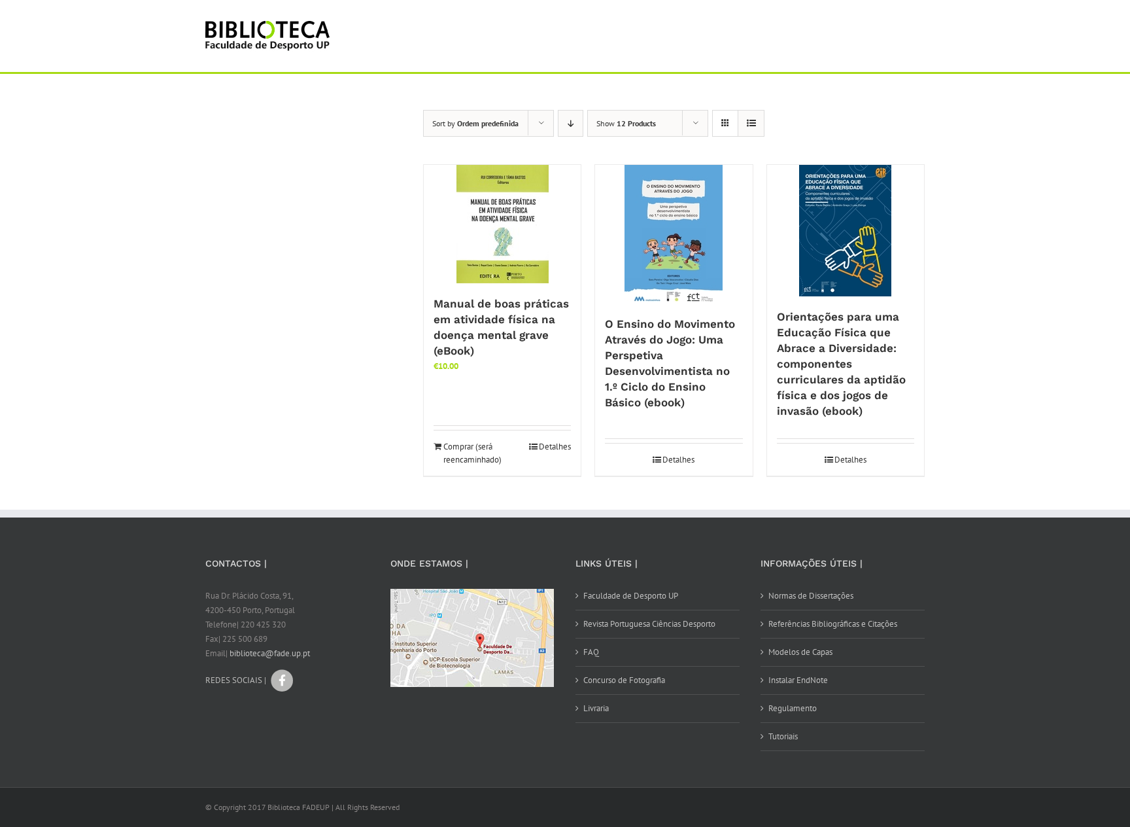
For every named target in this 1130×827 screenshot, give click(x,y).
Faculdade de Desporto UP (630, 595)
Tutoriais (783, 736)
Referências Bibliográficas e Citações (832, 623)
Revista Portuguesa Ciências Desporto (649, 623)
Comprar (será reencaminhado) (472, 453)
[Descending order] (570, 123)
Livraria (596, 708)
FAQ (591, 652)
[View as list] (751, 123)
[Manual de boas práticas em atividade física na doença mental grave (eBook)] (502, 224)
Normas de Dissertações (810, 595)
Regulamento (792, 708)
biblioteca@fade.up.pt (270, 653)
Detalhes (555, 446)
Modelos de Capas (800, 652)
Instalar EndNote (798, 680)
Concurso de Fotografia (624, 680)
